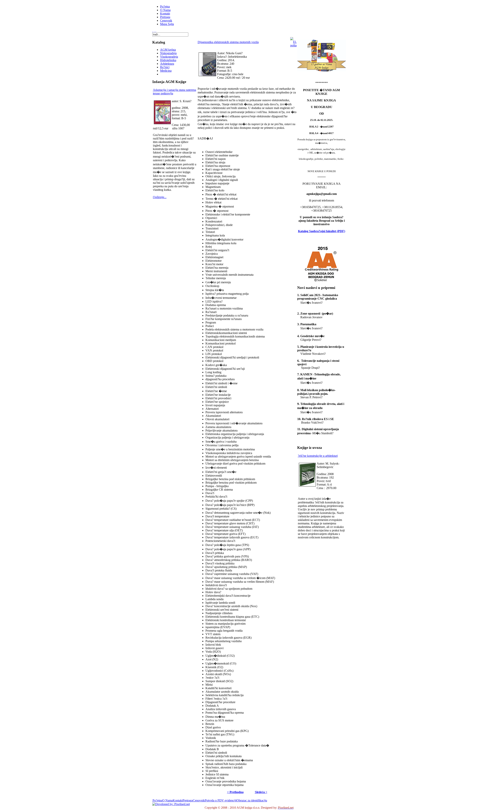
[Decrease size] (155, 30)
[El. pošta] (293, 45)
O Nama (167, 800)
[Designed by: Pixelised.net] (171, 804)
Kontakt (178, 800)
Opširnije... (160, 197)
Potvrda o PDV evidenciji (221, 800)
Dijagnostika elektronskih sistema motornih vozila (228, 42)
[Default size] (154, 30)
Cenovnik (199, 800)
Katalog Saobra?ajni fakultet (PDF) (321, 231)
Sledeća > (261, 792)
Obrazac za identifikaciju (252, 800)
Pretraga (188, 800)
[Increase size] (152, 30)
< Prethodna (235, 792)
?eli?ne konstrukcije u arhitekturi (318, 455)
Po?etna (157, 800)
